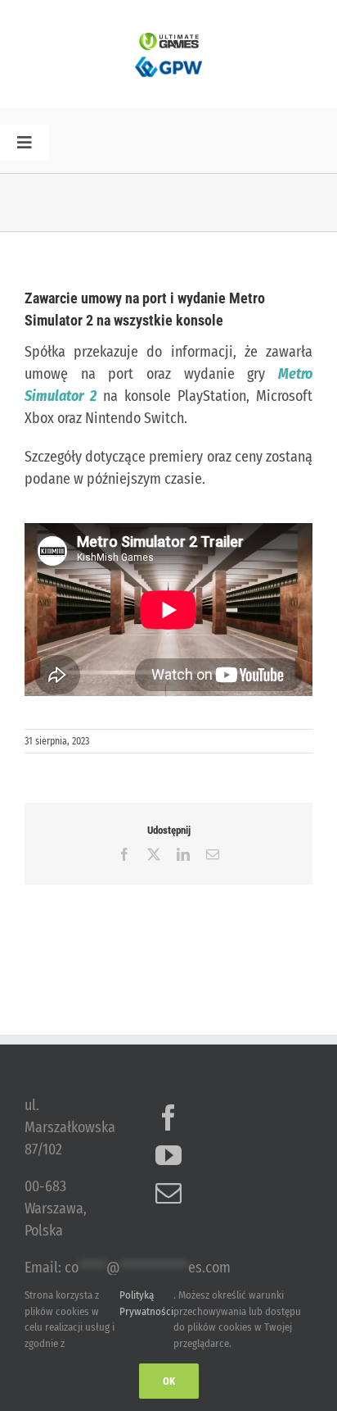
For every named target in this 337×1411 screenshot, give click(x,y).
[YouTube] (168, 1155)
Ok (169, 1381)
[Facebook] (168, 1117)
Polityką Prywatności (146, 1303)
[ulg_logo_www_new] (169, 40)
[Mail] (168, 1193)
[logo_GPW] (168, 57)
